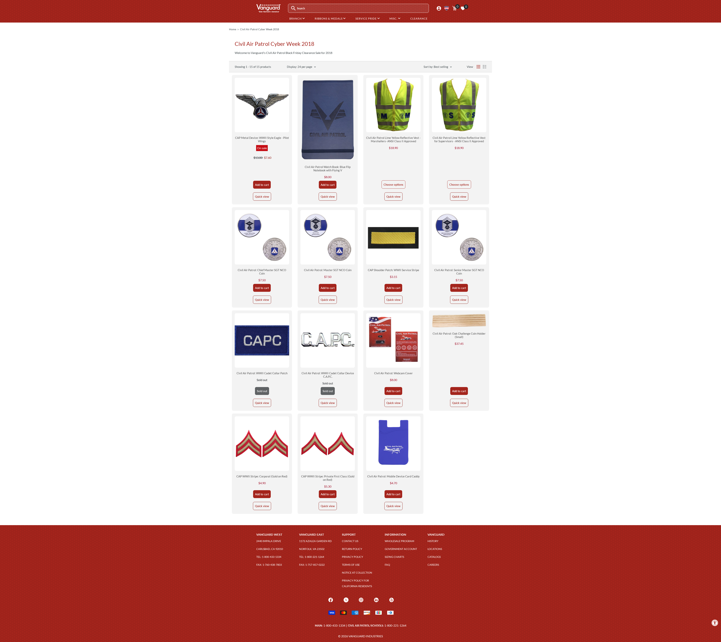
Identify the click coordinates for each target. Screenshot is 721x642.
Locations (435, 549)
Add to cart (262, 184)
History (433, 541)
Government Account (401, 549)
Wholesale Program (399, 541)
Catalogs (434, 556)
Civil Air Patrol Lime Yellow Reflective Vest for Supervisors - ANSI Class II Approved (459, 139)
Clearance (419, 18)
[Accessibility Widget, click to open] (715, 623)
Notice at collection (357, 572)
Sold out (262, 391)
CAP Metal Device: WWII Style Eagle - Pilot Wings (262, 139)
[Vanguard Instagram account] (360, 599)
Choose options (393, 184)
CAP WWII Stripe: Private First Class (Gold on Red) (327, 478)
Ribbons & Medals (329, 18)
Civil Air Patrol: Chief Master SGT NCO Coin (262, 271)
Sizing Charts (394, 556)
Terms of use (351, 564)
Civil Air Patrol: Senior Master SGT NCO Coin (459, 271)
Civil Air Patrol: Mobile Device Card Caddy (393, 476)
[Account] (439, 8)
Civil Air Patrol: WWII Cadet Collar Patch (262, 373)
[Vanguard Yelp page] (391, 599)
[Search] (293, 8)
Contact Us (350, 541)
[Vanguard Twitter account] (345, 599)
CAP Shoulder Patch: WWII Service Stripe (393, 270)
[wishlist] (463, 8)
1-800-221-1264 (395, 625)
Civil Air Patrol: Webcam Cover (393, 373)
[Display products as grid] (478, 66)
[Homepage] (268, 11)
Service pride (366, 18)
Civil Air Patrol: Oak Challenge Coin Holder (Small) (459, 335)
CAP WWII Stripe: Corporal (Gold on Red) (261, 476)
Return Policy (352, 549)
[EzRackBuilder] (446, 8)
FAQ (387, 564)
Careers (433, 564)
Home (232, 29)
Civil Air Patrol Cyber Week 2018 (259, 29)
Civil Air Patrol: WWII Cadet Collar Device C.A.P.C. (328, 374)
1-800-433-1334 (334, 625)
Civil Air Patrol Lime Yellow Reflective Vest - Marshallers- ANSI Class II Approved (393, 139)
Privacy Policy (352, 556)
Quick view (262, 196)
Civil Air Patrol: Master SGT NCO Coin (327, 270)
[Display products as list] (484, 66)
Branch (295, 18)
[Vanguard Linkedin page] (376, 599)
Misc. (393, 18)
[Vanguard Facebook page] (330, 599)
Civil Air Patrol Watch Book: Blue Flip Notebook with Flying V (328, 168)
